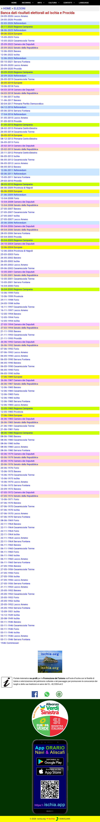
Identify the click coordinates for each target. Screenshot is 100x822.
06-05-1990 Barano (11, 362)
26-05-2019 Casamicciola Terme (17, 79)
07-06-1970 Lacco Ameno (14, 513)
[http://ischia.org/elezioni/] (59, 694)
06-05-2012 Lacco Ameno (14, 163)
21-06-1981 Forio (10, 429)
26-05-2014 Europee (11, 135)
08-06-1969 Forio (10, 520)
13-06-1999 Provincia (12, 296)
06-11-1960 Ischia (10, 555)
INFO (40, 3)
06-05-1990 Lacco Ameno (14, 355)
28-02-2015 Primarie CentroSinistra (19, 128)
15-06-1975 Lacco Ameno (14, 481)
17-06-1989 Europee (11, 376)
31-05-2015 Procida (11, 121)
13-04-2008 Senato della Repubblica (19, 205)
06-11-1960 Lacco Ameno (14, 559)
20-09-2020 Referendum (13, 75)
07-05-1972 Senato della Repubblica (19, 496)
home (7, 8)
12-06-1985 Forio (10, 394)
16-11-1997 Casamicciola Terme (17, 306)
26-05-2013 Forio (10, 142)
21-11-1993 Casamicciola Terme (17, 334)
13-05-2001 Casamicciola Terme (17, 278)
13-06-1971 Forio (10, 499)
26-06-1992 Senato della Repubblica (19, 345)
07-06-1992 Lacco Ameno (14, 352)
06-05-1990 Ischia (10, 373)
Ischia (52, 818)
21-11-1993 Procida (11, 338)
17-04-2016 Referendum (13, 114)
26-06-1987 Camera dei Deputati (17, 380)
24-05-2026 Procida (11, 19)
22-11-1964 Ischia (10, 534)
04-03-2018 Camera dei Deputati (17, 89)
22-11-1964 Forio (10, 531)
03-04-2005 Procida (11, 236)
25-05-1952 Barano (11, 590)
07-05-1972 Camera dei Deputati (17, 492)
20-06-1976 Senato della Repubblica (19, 464)
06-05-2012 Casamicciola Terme (17, 159)
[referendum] (50, 718)
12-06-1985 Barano (11, 387)
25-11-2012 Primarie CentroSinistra (19, 152)
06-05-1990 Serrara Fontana (15, 359)
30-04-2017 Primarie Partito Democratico (22, 103)
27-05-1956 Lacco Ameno (14, 580)
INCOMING (26, 3)
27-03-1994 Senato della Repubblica (19, 327)
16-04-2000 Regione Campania (17, 289)
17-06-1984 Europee (11, 415)
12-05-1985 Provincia (12, 411)
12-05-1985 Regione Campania (17, 408)
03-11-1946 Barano (11, 622)
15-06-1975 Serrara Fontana (15, 485)
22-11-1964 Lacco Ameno (14, 537)
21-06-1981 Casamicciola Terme (17, 425)
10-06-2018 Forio (10, 86)
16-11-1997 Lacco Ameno (14, 310)
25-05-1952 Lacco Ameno (14, 604)
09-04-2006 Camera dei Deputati (17, 226)
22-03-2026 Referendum (13, 23)
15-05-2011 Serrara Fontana (15, 177)
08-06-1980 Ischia (10, 443)
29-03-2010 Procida (11, 180)
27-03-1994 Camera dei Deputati (17, 324)
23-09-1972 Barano (11, 488)
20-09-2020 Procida (11, 68)
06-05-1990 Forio (10, 369)
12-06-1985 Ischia (10, 397)
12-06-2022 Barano (11, 51)
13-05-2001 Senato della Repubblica (19, 275)
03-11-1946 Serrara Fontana (15, 639)
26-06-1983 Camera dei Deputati (17, 418)
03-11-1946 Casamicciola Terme (17, 625)
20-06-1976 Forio (10, 467)
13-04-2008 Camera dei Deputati (17, 201)
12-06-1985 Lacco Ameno (14, 404)
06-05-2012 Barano (11, 166)
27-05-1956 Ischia (10, 576)
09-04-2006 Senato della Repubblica (19, 229)
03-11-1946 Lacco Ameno (14, 635)
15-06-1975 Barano (11, 471)
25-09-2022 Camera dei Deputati (17, 44)
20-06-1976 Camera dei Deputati (17, 461)
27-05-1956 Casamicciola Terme (17, 569)
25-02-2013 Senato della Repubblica (19, 149)
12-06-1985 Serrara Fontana (15, 401)
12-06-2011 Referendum (13, 170)
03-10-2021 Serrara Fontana (15, 61)
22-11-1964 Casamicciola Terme (17, 527)
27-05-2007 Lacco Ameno (14, 219)
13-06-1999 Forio (10, 292)
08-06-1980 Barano (11, 436)
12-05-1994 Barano (11, 313)
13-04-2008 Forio (10, 198)
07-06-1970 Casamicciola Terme (17, 506)
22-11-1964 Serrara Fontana (15, 541)
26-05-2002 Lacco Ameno (14, 264)
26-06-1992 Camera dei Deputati (17, 341)
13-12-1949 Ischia (10, 615)
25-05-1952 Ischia (10, 600)
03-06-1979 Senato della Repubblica (19, 457)
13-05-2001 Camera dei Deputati (17, 271)
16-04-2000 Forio (10, 285)
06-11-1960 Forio (10, 551)
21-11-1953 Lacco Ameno (14, 586)
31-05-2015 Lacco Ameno (14, 117)
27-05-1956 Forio (10, 573)
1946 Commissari (10, 643)
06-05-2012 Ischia (10, 156)
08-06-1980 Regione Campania (17, 432)
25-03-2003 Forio (10, 254)
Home (14, 3)
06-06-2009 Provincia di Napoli (17, 187)
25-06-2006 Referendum (13, 222)
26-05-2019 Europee (11, 82)
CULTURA (53, 3)
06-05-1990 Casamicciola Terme (17, 366)
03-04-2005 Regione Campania (17, 240)
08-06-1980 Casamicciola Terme (17, 439)
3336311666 (64, 819)
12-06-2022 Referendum (13, 58)
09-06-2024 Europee (11, 33)
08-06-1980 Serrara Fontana (15, 450)
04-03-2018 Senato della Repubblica (19, 93)
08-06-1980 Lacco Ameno (14, 446)
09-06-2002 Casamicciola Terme (17, 268)
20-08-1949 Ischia (10, 618)
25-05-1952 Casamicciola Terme (17, 594)
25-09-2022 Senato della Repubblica (19, 47)
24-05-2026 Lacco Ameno (14, 16)
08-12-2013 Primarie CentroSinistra (19, 138)
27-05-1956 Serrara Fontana (15, 583)
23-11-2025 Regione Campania (17, 26)
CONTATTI (68, 3)
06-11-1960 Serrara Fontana (15, 562)
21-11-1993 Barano (11, 331)
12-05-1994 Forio (10, 317)
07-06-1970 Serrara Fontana (15, 516)
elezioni (19, 8)
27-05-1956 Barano (11, 566)
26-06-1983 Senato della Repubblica (19, 422)
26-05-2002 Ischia (10, 261)
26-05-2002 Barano (11, 257)
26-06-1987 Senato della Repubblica (19, 383)
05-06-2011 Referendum (13, 173)
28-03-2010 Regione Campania (17, 184)
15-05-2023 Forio (10, 37)
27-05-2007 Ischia (10, 215)
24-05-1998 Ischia (10, 303)
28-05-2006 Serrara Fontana (15, 233)
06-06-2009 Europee (11, 191)
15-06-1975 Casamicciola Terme (17, 475)
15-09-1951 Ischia (10, 611)
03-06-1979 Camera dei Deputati (17, 453)
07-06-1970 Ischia (10, 510)
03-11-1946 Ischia (10, 632)
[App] (50, 777)
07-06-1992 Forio (10, 348)
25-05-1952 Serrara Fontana (15, 608)
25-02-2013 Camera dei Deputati (17, 145)
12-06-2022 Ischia (10, 54)
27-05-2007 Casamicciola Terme (17, 212)
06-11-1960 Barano (11, 545)
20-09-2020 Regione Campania (17, 72)
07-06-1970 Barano (11, 502)
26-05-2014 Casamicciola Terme (17, 131)
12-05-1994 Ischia (10, 320)
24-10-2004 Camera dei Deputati (17, 243)
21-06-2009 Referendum (13, 194)
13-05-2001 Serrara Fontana (15, 282)
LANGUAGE (84, 3)
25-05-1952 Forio (10, 597)
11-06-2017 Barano (11, 100)
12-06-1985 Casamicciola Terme (17, 390)
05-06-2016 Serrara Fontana (15, 110)
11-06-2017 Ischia (10, 96)
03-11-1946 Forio (10, 629)
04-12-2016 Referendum (13, 107)
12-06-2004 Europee (11, 247)
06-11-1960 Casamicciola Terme (17, 548)
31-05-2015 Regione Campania (17, 124)
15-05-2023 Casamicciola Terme (17, 40)
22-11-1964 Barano (11, 524)
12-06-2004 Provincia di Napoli (17, 250)
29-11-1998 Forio (10, 299)
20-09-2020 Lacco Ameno (14, 65)
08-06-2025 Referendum (13, 30)
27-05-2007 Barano (11, 208)
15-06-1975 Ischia (10, 478)
